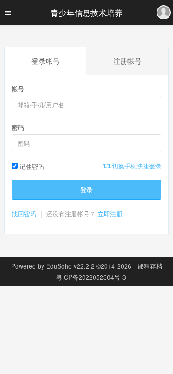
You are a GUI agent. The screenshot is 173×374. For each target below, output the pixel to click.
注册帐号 (127, 61)
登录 (86, 189)
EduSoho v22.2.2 (70, 265)
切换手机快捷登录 (135, 165)
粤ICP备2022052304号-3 (91, 277)
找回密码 (24, 213)
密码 (18, 127)
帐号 (18, 88)
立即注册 (110, 213)
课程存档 (150, 265)
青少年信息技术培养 (86, 12)
